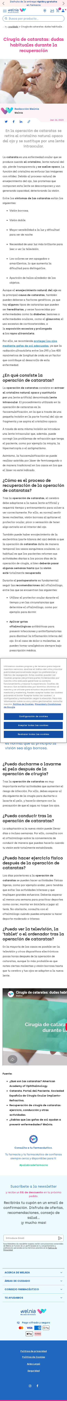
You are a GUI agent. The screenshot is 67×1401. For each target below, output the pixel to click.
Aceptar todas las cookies (33, 725)
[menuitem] (63, 11)
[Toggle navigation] (5, 10)
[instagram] (30, 1386)
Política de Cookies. (23, 704)
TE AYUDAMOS (14, 1297)
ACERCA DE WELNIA (17, 1272)
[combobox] (33, 18)
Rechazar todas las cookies (33, 734)
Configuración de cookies (33, 716)
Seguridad (33, 1370)
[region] (33, 700)
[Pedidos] (52, 10)
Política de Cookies (33, 1357)
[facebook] (37, 1386)
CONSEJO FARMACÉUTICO (22, 1289)
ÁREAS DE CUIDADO (17, 1280)
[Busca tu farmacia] (44, 11)
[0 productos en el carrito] (57, 10)
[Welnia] (17, 10)
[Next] (62, 3)
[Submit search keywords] (6, 18)
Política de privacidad (33, 1351)
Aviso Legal (33, 1364)
